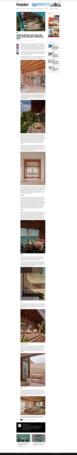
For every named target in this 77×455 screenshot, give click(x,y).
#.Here (24, 419)
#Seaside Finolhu (32, 419)
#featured (27, 419)
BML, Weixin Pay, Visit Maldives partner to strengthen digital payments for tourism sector (23, 444)
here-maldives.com (40, 417)
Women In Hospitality (40, 8)
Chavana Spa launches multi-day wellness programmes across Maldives (55, 69)
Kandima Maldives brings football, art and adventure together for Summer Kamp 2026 (55, 48)
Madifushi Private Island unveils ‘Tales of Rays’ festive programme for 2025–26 (38, 444)
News (20, 8)
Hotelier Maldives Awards (31, 8)
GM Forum (24, 8)
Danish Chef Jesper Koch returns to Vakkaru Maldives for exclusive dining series (55, 55)
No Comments (31, 40)
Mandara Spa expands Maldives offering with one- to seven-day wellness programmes (55, 62)
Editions (56, 8)
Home (17, 8)
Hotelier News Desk (24, 40)
